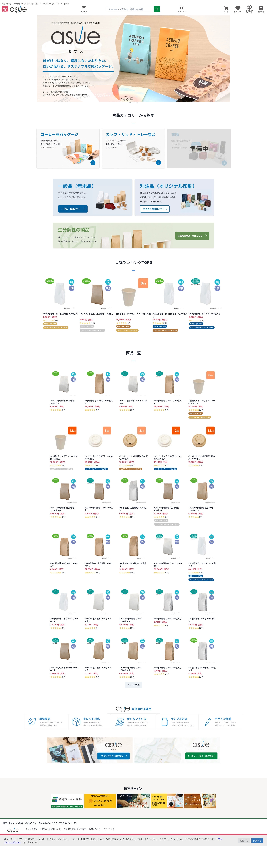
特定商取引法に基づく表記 (75, 829)
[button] (129, 102)
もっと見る (133, 684)
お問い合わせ (94, 829)
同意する (257, 840)
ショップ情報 (31, 829)
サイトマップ (108, 829)
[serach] (157, 9)
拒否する (244, 840)
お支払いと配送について (50, 829)
